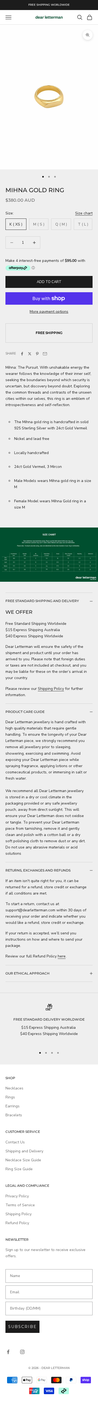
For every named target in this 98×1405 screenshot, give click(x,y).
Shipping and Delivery (24, 1151)
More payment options (49, 311)
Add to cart (49, 281)
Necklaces (14, 1088)
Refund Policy (17, 1223)
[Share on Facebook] (22, 354)
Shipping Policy (51, 688)
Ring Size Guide (19, 1169)
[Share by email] (45, 354)
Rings (10, 1097)
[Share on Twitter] (29, 354)
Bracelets (13, 1115)
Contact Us (15, 1142)
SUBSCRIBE (22, 1326)
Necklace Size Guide (23, 1160)
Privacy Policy (17, 1196)
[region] (49, 1023)
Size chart (84, 213)
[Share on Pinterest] (37, 354)
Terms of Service (20, 1205)
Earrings (12, 1106)
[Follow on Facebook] (8, 1352)
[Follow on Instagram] (22, 1352)
